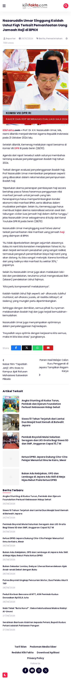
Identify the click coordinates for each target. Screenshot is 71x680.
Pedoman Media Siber (43, 646)
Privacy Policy (35, 658)
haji (62, 232)
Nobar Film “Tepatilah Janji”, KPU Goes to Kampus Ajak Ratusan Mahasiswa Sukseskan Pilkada (15, 371)
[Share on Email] (48, 347)
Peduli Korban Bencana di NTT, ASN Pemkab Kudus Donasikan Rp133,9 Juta (30, 596)
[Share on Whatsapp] (37, 347)
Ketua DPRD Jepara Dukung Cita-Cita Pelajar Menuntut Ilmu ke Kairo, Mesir (44, 458)
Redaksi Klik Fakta (23, 652)
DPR (16, 148)
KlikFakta (8, 130)
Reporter (11, 38)
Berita (42, 38)
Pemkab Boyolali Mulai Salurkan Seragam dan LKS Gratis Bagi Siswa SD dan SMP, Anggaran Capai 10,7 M (45, 440)
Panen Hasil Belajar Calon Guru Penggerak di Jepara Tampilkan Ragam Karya (53, 365)
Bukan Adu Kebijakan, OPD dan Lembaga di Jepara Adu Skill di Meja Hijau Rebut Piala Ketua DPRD (43, 477)
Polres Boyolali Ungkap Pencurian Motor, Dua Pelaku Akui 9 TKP (35, 582)
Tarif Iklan (21, 646)
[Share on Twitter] (27, 347)
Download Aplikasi (48, 652)
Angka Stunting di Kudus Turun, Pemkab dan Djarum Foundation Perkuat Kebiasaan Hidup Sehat (41, 404)
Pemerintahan (54, 38)
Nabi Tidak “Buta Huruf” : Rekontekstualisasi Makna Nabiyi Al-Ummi (35, 610)
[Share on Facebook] (16, 347)
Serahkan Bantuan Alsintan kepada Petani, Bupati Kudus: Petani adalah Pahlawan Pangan (34, 624)
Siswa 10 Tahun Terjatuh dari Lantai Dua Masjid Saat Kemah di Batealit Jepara (43, 422)
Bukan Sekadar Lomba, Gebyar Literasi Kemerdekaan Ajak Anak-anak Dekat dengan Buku (35, 568)
